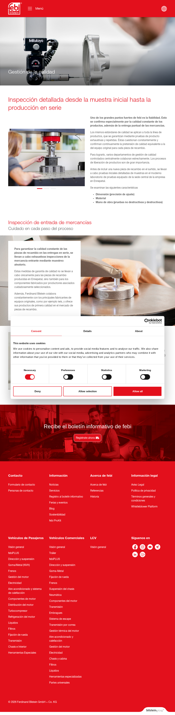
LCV (93, 538)
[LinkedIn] (135, 554)
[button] (39, 188)
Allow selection (87, 391)
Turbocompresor (17, 611)
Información (58, 475)
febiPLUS (13, 553)
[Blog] (142, 554)
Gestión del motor (18, 577)
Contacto (15, 475)
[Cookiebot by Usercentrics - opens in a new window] (147, 321)
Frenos (12, 571)
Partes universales (59, 682)
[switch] (68, 377)
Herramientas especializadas (65, 676)
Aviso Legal (137, 484)
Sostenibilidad (57, 514)
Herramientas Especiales (22, 652)
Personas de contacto (20, 490)
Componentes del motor (63, 601)
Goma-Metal (56, 571)
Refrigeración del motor (21, 616)
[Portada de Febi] (15, 8)
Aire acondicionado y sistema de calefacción (25, 591)
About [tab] (139, 331)
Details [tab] (87, 331)
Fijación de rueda (18, 634)
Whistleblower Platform (144, 506)
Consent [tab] (36, 331)
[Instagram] (142, 547)
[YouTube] (150, 547)
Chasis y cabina (58, 658)
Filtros (11, 628)
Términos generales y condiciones (143, 498)
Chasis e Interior (17, 646)
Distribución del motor (20, 605)
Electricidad (15, 583)
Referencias (96, 490)
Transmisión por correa (62, 625)
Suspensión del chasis (61, 589)
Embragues (55, 613)
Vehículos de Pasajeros (26, 538)
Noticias (53, 484)
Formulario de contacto (21, 484)
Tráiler (52, 553)
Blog (52, 508)
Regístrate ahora (85, 437)
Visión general (16, 547)
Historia (94, 496)
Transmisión (15, 640)
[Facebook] (135, 547)
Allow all (137, 391)
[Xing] (157, 547)
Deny (38, 391)
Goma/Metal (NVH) (19, 565)
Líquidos (13, 622)
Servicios (54, 490)
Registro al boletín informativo (66, 496)
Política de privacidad (143, 490)
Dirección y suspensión (21, 559)
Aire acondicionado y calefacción (61, 638)
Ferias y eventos (58, 502)
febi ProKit (55, 520)
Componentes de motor (22, 599)
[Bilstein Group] (154, 711)
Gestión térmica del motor (64, 631)
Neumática (55, 595)
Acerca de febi (101, 475)
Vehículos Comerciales (66, 538)
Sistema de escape (60, 619)
